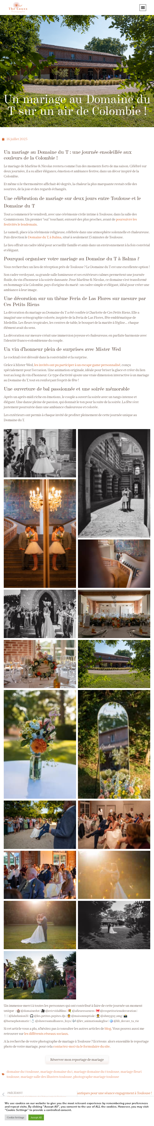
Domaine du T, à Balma (44, 237)
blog (108, 1028)
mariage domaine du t (56, 1072)
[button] (143, 7)
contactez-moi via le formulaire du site (81, 1046)
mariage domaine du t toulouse (96, 1072)
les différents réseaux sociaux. (46, 1034)
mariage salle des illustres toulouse (46, 1077)
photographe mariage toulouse (96, 1077)
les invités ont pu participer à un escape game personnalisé (77, 365)
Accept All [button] (36, 1117)
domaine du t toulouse (23, 1072)
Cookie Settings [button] (15, 1117)
